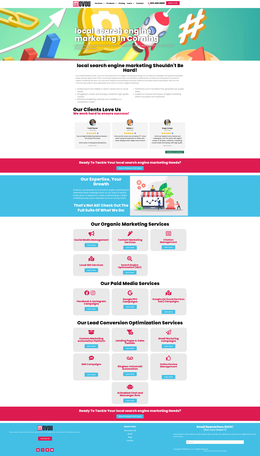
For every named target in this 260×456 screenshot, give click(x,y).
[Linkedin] (47, 450)
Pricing (122, 3)
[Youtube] (52, 450)
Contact (140, 3)
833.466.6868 (157, 3)
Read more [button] (92, 146)
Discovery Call (130, 431)
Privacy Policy (222, 451)
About (130, 434)
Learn (129, 3)
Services (98, 3)
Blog (130, 437)
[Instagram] (42, 450)
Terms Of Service (209, 451)
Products (110, 3)
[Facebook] (38, 450)
